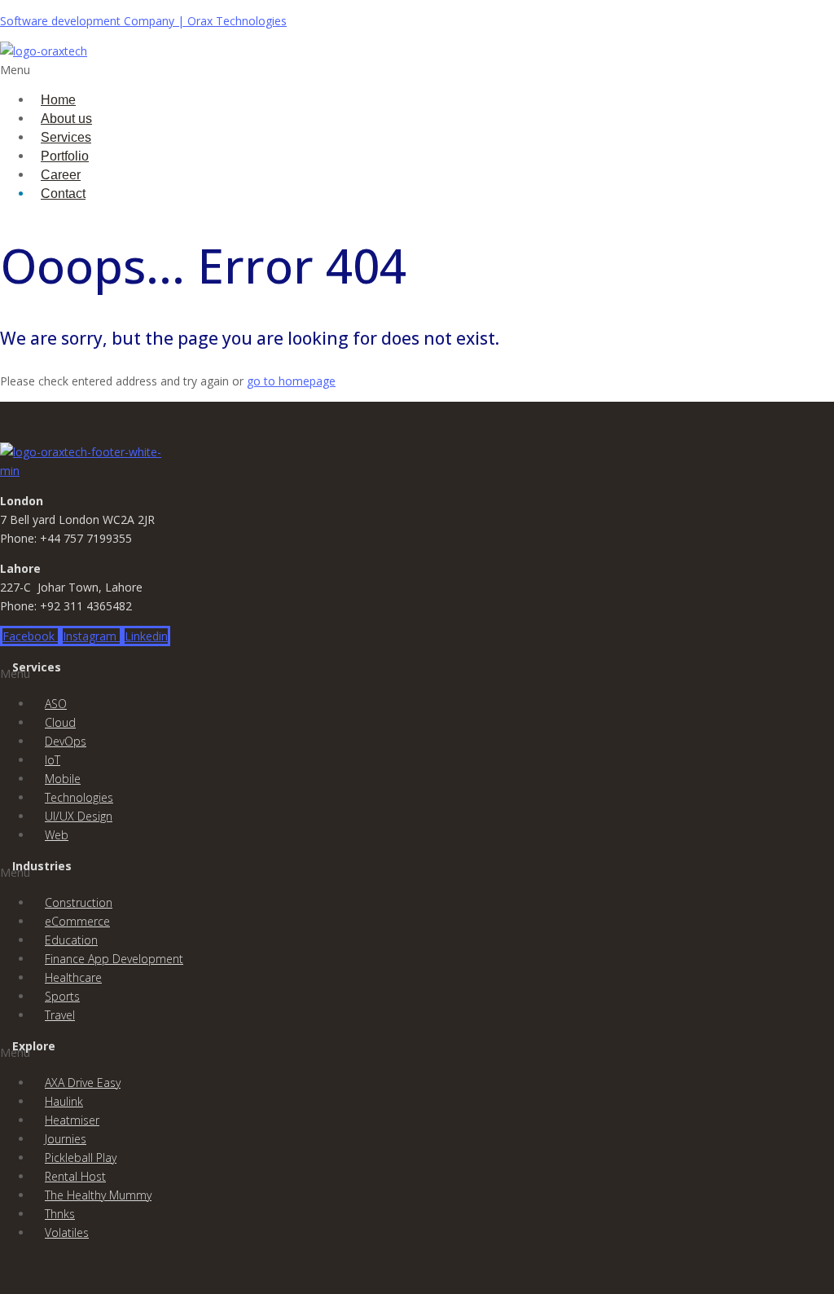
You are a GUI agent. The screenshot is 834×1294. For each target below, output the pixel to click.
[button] (277, 69)
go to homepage (291, 381)
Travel (60, 1015)
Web (56, 835)
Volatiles (67, 1232)
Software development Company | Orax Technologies (143, 21)
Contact (63, 193)
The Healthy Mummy (98, 1195)
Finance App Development (114, 958)
